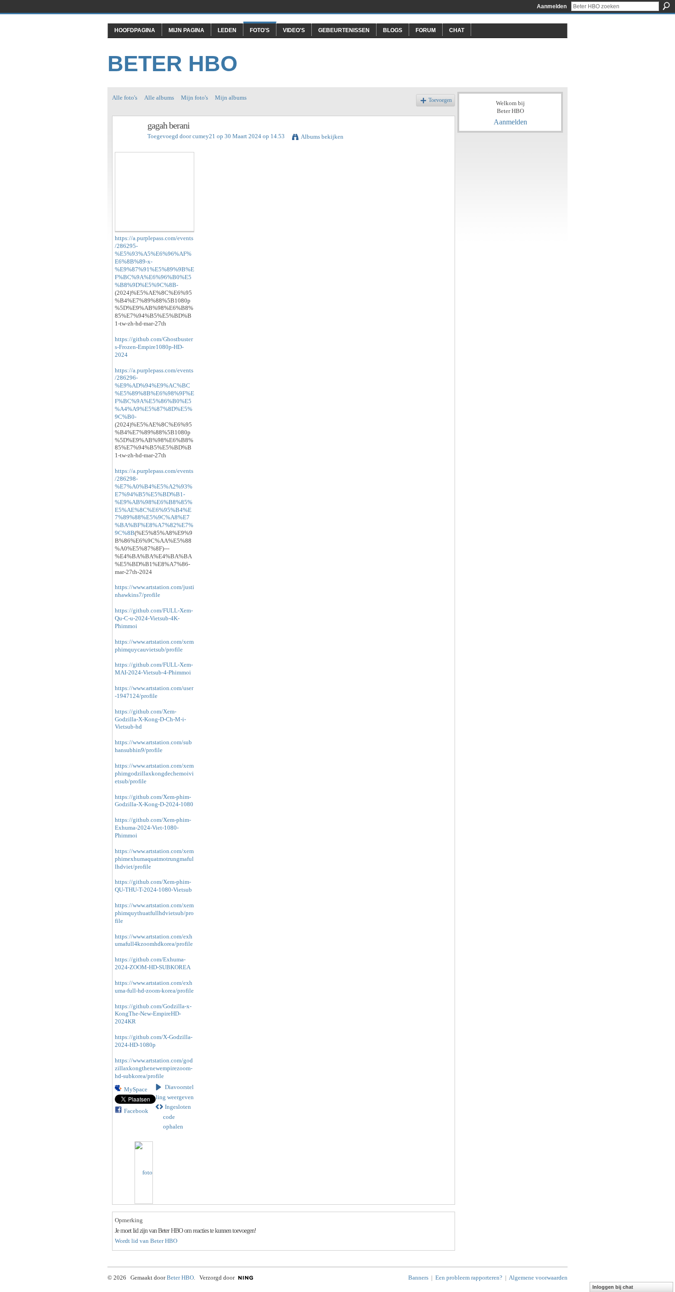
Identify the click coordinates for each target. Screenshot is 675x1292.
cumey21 (203, 136)
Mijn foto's (194, 97)
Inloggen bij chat (612, 1287)
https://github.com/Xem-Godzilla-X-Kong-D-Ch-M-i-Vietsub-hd (150, 719)
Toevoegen (440, 100)
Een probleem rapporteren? (468, 1277)
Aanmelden (552, 6)
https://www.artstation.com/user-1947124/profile (154, 692)
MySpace (135, 1089)
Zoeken (666, 6)
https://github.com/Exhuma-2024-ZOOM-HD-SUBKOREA (153, 963)
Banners (418, 1277)
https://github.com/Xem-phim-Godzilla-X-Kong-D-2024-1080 (154, 800)
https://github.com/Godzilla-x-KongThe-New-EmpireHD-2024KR (153, 1014)
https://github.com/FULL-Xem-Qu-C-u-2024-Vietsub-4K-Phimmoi (154, 618)
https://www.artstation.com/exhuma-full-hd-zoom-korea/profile (154, 986)
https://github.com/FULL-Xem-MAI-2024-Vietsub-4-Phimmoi (154, 668)
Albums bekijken (322, 136)
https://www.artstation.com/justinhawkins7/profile (154, 591)
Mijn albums (231, 97)
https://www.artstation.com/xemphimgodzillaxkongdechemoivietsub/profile (154, 773)
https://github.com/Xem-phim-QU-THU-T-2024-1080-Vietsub (153, 885)
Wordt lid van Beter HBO (146, 1240)
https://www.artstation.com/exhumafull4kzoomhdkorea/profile (154, 940)
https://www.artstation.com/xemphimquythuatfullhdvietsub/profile (154, 913)
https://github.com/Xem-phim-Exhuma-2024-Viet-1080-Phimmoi (153, 827)
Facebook (136, 1110)
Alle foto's (124, 97)
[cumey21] (127, 145)
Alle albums (159, 97)
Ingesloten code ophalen (177, 1116)
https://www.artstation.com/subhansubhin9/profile (153, 746)
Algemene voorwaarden (538, 1277)
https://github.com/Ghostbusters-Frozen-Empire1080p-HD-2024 (154, 347)
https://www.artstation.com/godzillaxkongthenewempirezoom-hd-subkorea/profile (154, 1068)
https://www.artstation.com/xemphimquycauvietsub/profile (154, 645)
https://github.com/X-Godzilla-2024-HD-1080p (153, 1041)
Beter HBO (172, 63)
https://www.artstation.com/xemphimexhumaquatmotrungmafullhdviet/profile (154, 859)
